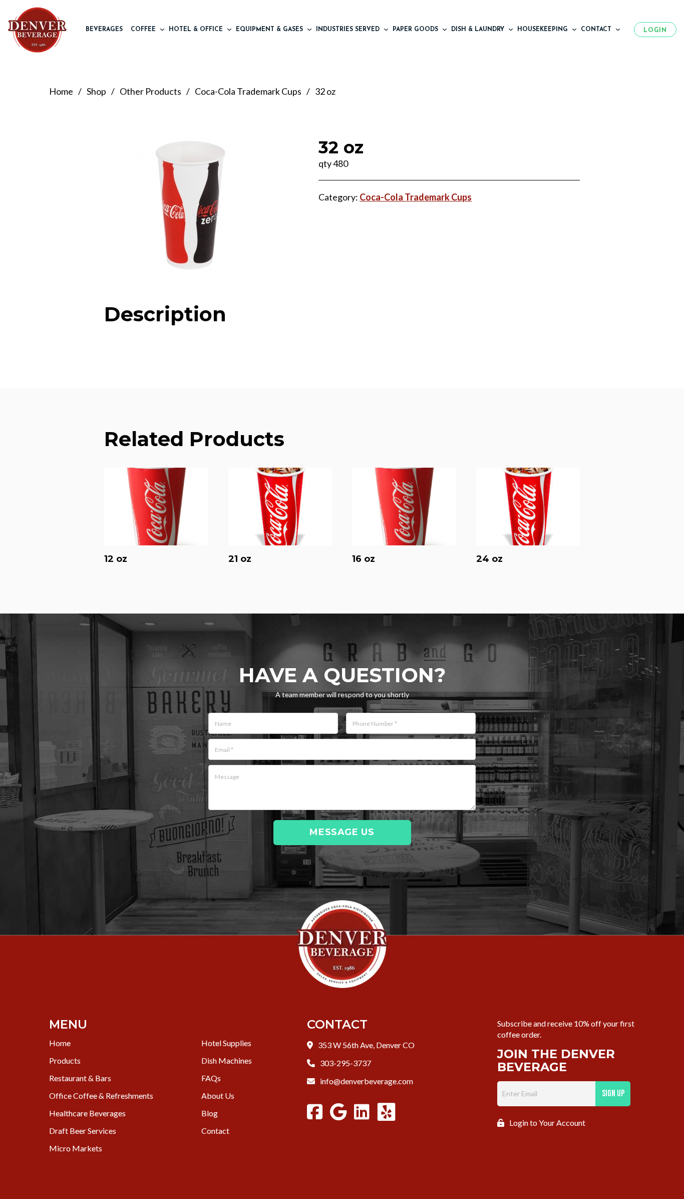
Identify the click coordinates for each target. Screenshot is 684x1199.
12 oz (115, 558)
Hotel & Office (196, 30)
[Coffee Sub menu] (162, 30)
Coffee (143, 30)
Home (61, 91)
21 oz (239, 558)
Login (654, 31)
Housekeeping (542, 30)
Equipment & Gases (269, 30)
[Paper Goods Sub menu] (444, 30)
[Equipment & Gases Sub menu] (309, 30)
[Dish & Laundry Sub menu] (510, 30)
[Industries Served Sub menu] (386, 30)
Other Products (150, 91)
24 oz (489, 558)
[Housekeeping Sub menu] (574, 30)
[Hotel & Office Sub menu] (229, 30)
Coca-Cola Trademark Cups (248, 91)
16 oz (363, 558)
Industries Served (348, 30)
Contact (596, 30)
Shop (96, 91)
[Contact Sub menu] (617, 30)
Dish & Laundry (477, 30)
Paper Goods (415, 30)
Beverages (104, 30)
